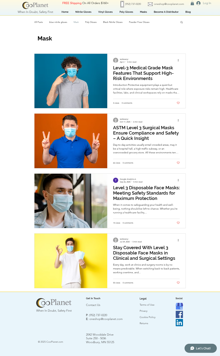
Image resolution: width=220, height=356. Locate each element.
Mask (76, 22)
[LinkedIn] (179, 322)
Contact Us (93, 305)
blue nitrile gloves (58, 22)
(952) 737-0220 (98, 315)
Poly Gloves (91, 22)
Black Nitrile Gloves (113, 22)
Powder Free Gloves (139, 22)
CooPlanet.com (54, 341)
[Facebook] (179, 314)
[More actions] (179, 60)
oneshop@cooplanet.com (169, 3)
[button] (192, 3)
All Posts (38, 22)
